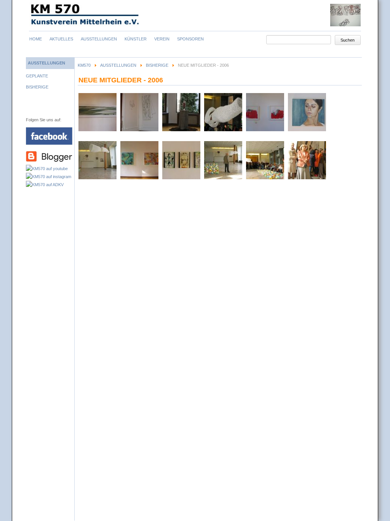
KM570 (84, 65)
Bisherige (157, 65)
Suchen (347, 40)
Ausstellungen (118, 65)
